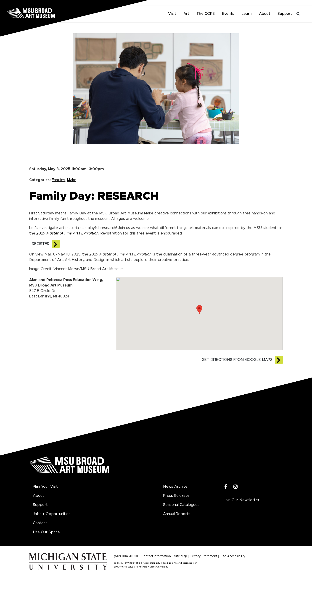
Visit (172, 14)
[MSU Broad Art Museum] (45, 12)
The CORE (205, 14)
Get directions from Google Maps (237, 360)
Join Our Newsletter (241, 500)
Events (228, 14)
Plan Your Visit (45, 486)
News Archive (175, 486)
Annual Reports (176, 514)
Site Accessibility (233, 556)
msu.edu (155, 563)
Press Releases (176, 495)
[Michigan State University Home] (71, 561)
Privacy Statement (203, 556)
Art (186, 14)
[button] (199, 309)
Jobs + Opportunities (51, 514)
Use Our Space (46, 532)
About (264, 14)
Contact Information (156, 556)
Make (71, 180)
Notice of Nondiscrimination (180, 563)
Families (58, 180)
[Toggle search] (298, 13)
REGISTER (40, 244)
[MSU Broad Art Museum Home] (69, 466)
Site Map (180, 556)
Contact (40, 523)
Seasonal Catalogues (181, 505)
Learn (246, 14)
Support (285, 14)
